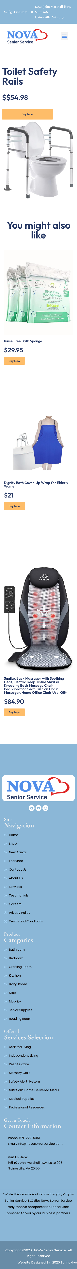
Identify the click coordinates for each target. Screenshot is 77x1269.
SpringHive (68, 1262)
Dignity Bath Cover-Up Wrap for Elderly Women (36, 484)
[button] (64, 36)
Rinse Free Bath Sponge (23, 341)
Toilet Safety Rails (29, 76)
